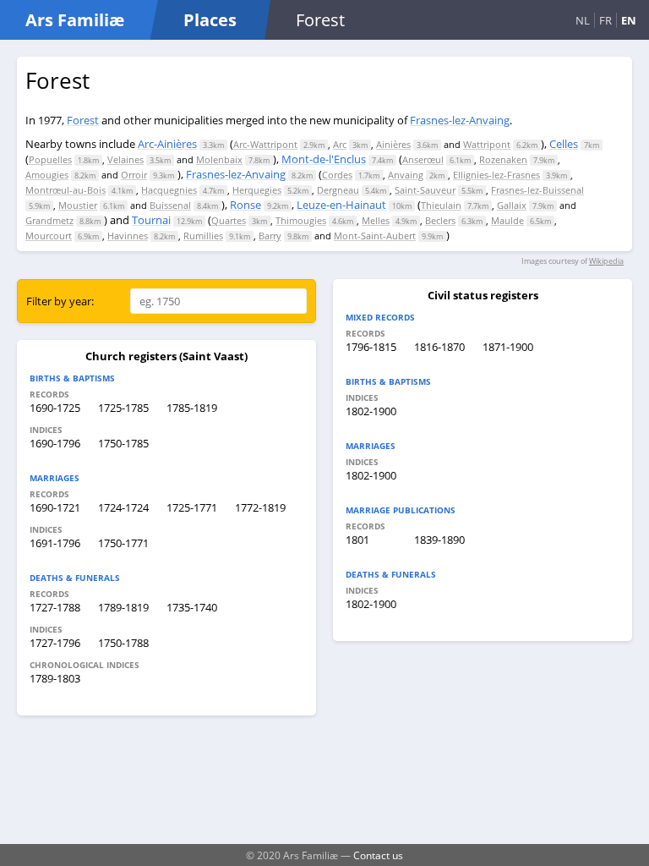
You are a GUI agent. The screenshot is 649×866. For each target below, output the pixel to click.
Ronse (245, 204)
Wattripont (486, 144)
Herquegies (256, 190)
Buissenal (170, 205)
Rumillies (203, 235)
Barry (270, 235)
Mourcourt (48, 235)
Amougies (46, 174)
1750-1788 (123, 642)
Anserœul (423, 159)
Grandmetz (49, 220)
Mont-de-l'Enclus (323, 159)
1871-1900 (508, 346)
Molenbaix (219, 159)
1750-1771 (123, 543)
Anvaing (405, 174)
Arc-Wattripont (265, 144)
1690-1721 (55, 507)
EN (628, 20)
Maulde (507, 220)
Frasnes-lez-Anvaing (460, 120)
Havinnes (127, 235)
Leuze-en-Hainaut (341, 204)
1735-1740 (191, 607)
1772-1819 (260, 507)
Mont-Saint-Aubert (375, 235)
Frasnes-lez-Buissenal (537, 190)
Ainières (393, 144)
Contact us (378, 855)
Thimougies (300, 220)
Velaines (125, 159)
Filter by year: (60, 301)
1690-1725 (55, 407)
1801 (357, 539)
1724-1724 (123, 507)
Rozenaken (503, 159)
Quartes (228, 220)
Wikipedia (606, 260)
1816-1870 (439, 346)
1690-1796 (55, 443)
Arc (339, 144)
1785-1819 (191, 407)
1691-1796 (55, 543)
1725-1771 (191, 507)
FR (605, 20)
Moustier (77, 205)
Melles (376, 220)
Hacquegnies (169, 190)
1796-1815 (371, 346)
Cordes (337, 174)
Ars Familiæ (74, 19)
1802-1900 (371, 411)
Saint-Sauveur (425, 190)
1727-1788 (55, 607)
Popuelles (50, 159)
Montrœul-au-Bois (65, 190)
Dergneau (338, 190)
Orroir (134, 174)
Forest (83, 120)
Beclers (440, 220)
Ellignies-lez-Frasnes (496, 174)
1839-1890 (439, 539)
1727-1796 (55, 642)
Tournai (151, 219)
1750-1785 (123, 443)
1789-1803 (55, 678)
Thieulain (441, 205)
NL (582, 20)
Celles (563, 143)
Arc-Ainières (167, 143)
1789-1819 (123, 607)
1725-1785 (123, 407)
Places (210, 19)
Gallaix (511, 205)
